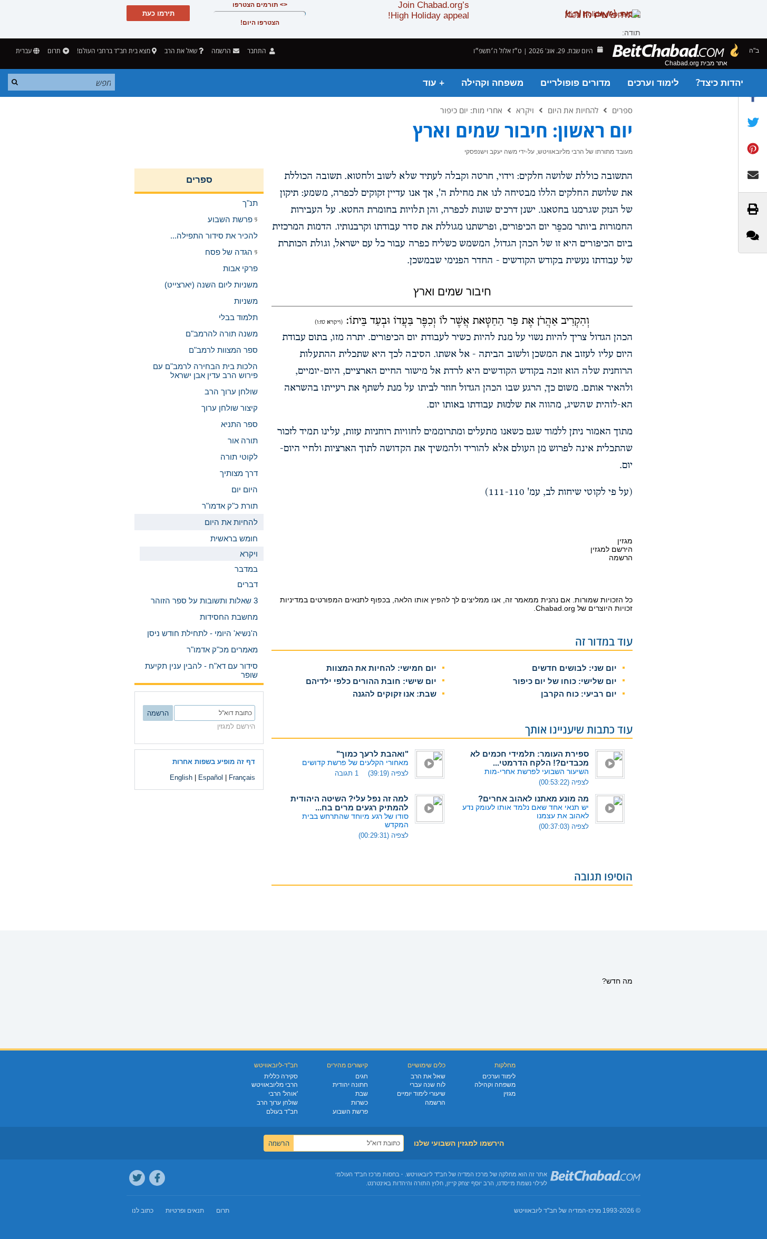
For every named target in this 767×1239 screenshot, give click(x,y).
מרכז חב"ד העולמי (358, 1174)
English (181, 777)
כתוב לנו (142, 1210)
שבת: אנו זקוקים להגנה (394, 693)
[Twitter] (137, 1178)
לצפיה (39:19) (388, 773)
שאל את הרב (180, 50)
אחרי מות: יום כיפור (471, 110)
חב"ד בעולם (282, 1111)
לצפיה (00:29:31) (383, 835)
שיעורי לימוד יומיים (421, 1093)
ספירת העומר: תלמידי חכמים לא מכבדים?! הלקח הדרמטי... (529, 758)
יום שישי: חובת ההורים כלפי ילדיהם (371, 681)
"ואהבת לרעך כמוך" (372, 753)
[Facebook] (157, 1178)
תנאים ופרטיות (185, 1210)
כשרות (359, 1102)
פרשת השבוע (350, 1111)
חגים (361, 1076)
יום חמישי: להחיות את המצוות (381, 667)
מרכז (594, 1210)
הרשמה (435, 1102)
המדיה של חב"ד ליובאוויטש (550, 1210)
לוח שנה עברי (427, 1084)
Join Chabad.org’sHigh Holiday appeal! (428, 10)
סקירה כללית (281, 1076)
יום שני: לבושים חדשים (574, 667)
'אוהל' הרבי (283, 1093)
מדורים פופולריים (575, 83)
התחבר (257, 50)
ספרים (622, 110)
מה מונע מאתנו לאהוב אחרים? (533, 798)
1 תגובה (346, 773)
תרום (54, 50)
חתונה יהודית (350, 1084)
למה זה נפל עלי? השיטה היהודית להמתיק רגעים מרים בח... (349, 803)
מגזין (509, 1093)
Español (210, 777)
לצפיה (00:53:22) (564, 782)
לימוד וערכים (653, 83)
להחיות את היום (573, 110)
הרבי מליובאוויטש (274, 1084)
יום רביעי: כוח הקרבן (579, 693)
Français (242, 777)
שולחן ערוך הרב (277, 1102)
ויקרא (525, 110)
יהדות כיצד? (719, 83)
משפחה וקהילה (492, 83)
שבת (361, 1093)
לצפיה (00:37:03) (564, 826)
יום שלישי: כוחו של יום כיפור (565, 681)
